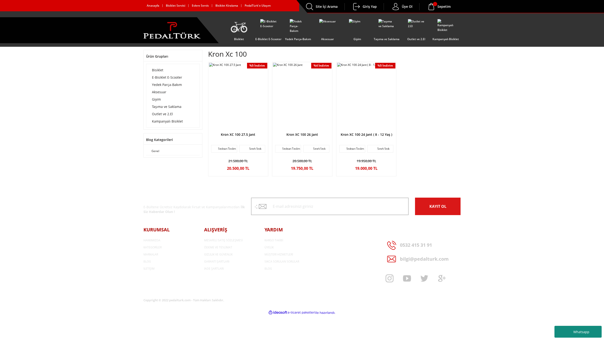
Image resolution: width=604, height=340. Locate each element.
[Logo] (172, 30)
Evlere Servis (200, 6)
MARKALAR (150, 254)
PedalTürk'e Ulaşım (258, 6)
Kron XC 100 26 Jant (302, 134)
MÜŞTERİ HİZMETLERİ (278, 254)
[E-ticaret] (301, 312)
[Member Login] (356, 6)
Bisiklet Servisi (175, 6)
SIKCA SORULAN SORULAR (281, 261)
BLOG (147, 261)
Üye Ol (407, 6)
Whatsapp (581, 332)
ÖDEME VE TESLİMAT (218, 247)
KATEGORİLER (152, 247)
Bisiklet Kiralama (226, 6)
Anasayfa (153, 6)
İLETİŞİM (149, 269)
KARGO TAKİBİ (273, 240)
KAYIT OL (437, 206)
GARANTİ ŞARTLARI (216, 261)
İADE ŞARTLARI (214, 269)
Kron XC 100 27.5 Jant (238, 134)
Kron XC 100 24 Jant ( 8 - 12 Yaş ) (366, 134)
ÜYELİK (269, 247)
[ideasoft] (277, 312)
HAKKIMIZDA (151, 240)
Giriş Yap (370, 6)
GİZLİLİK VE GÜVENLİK (218, 254)
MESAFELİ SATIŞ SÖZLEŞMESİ (223, 240)
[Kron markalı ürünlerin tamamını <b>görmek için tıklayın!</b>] (238, 126)
